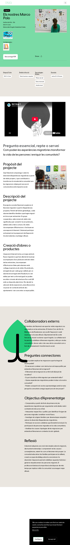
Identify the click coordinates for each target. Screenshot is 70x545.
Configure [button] (38, 539)
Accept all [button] (51, 539)
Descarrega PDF (10, 57)
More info (35, 530)
